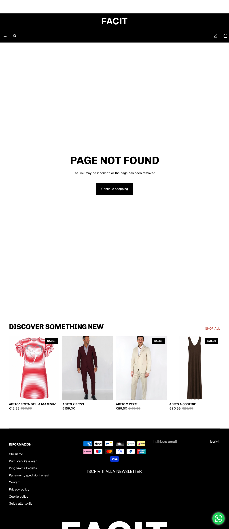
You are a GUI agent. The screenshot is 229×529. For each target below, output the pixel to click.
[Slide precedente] (67, 368)
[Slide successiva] (108, 368)
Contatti (14, 482)
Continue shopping (114, 189)
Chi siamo (16, 454)
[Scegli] (53, 393)
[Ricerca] (15, 36)
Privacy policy (19, 489)
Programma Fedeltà (23, 468)
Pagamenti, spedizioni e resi (29, 475)
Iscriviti (215, 442)
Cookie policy (18, 497)
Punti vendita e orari (23, 461)
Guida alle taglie (20, 503)
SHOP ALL (212, 328)
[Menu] (5, 36)
